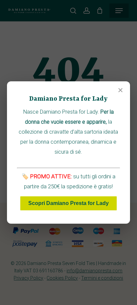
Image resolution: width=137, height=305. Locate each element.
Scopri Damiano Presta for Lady (68, 203)
